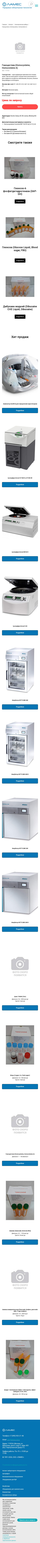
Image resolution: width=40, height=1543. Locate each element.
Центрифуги (6, 1473)
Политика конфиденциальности (14, 1465)
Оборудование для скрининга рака (13, 1489)
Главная (4, 24)
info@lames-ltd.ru (13, 1440)
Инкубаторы (6, 1486)
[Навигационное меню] (36, 6)
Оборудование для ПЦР (9, 1479)
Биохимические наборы (21, 24)
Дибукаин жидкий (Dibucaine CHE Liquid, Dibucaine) (20, 308)
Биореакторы (6, 1492)
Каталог (11, 24)
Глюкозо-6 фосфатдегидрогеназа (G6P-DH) (20, 191)
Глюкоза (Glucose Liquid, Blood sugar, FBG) (20, 249)
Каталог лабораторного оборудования (13, 1470)
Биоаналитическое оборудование (12, 1476)
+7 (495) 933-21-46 (17, 1436)
